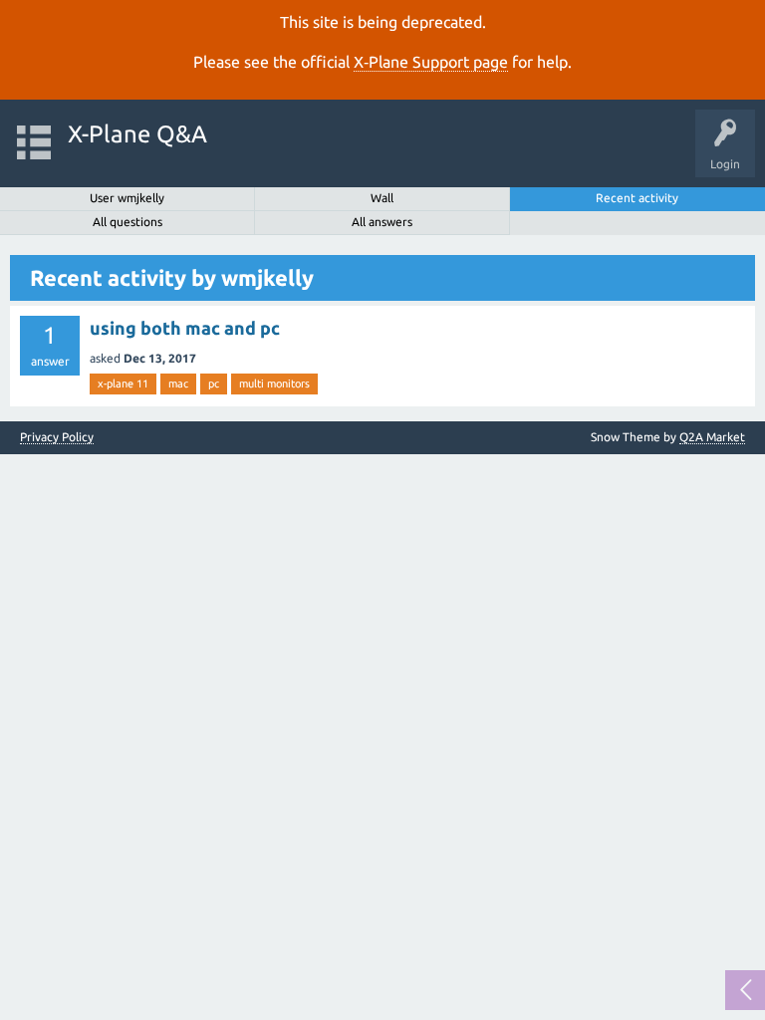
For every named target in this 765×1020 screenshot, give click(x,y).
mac (178, 383)
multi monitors (274, 383)
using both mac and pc (185, 328)
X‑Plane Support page (431, 62)
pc (213, 383)
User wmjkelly (127, 197)
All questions (127, 221)
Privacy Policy (57, 437)
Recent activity (637, 197)
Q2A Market (712, 436)
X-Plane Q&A (137, 134)
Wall (382, 197)
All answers (382, 221)
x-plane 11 (123, 383)
